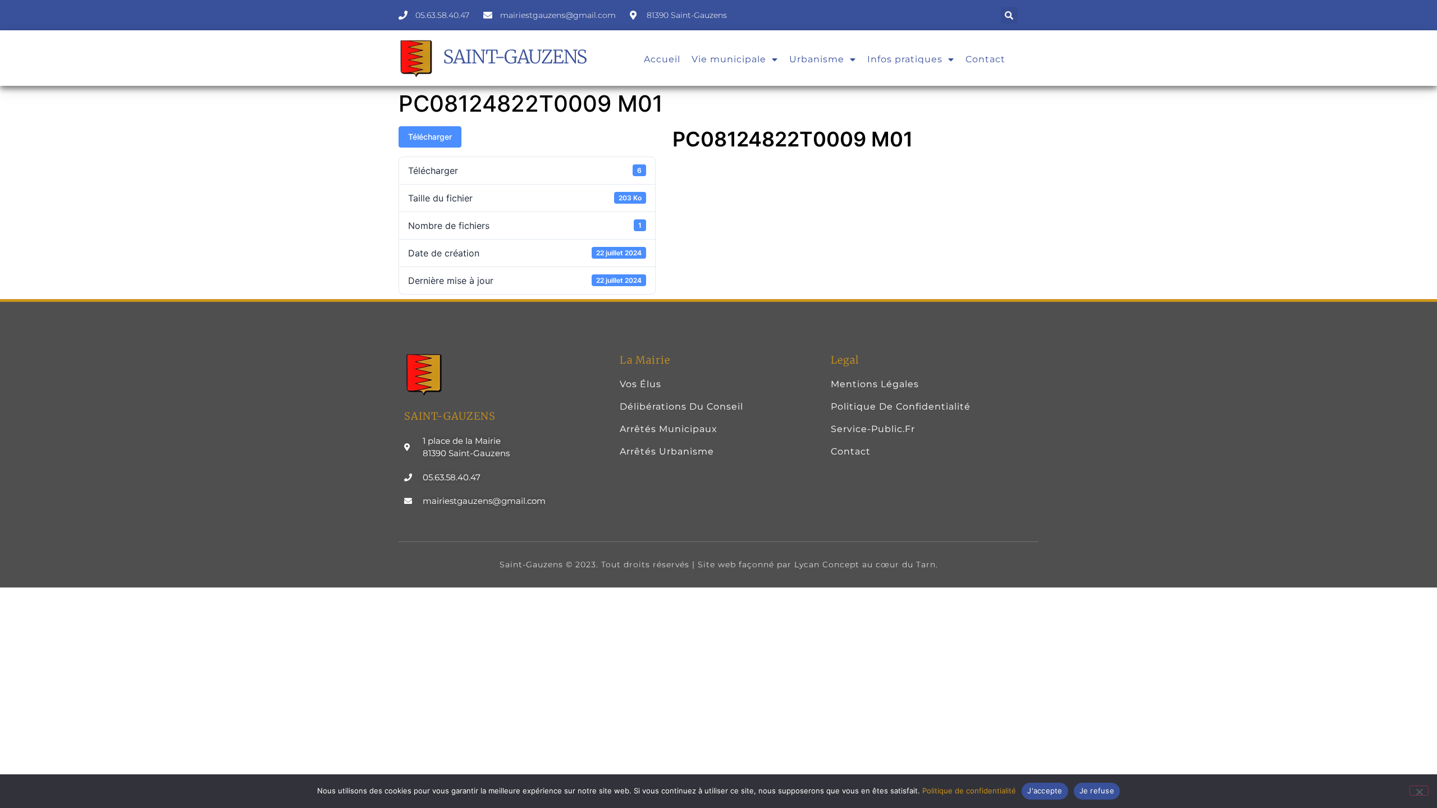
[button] (1009, 15)
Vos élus (640, 384)
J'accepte (1044, 790)
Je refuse (1096, 790)
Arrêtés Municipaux (668, 429)
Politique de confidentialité (901, 406)
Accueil (662, 59)
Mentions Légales (875, 384)
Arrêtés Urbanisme (667, 451)
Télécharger (430, 136)
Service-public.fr (873, 429)
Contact (985, 59)
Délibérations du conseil (681, 406)
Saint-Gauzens (515, 56)
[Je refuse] (1419, 791)
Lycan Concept (826, 564)
